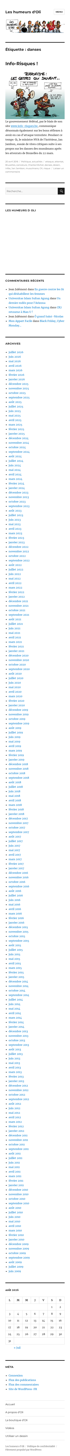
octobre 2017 (17, 827)
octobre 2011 (17, 1144)
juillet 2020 (16, 678)
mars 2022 (15, 587)
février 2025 (16, 429)
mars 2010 (15, 1230)
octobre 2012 (17, 1094)
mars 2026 (15, 370)
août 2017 (15, 836)
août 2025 (15, 402)
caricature (21, 165)
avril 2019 (15, 746)
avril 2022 (15, 583)
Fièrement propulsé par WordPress (23, 1449)
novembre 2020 (19, 660)
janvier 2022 (17, 596)
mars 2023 (15, 533)
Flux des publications (22, 1380)
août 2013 (15, 1049)
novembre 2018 (18, 768)
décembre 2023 (18, 492)
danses (48, 165)
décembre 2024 (18, 438)
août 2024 (15, 456)
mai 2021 (14, 632)
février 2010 (16, 1235)
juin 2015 (14, 954)
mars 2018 (15, 804)
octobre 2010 (17, 1198)
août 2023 (15, 510)
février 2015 (16, 972)
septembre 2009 (19, 1257)
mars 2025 (15, 424)
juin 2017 (14, 845)
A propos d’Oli (14, 1412)
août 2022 (15, 565)
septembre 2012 (19, 1099)
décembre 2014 (18, 981)
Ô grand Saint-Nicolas (49, 316)
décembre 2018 (18, 764)
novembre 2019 (19, 714)
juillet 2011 (15, 1158)
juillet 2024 (16, 460)
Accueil (10, 1404)
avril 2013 (15, 1067)
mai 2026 (15, 361)
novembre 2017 (18, 823)
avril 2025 (15, 420)
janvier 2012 (16, 1130)
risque (47, 168)
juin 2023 (15, 519)
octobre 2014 (17, 990)
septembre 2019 (19, 723)
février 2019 (16, 755)
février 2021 (16, 646)
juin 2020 (15, 682)
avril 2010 (15, 1226)
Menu (59, 12)
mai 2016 (14, 904)
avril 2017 (15, 854)
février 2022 (16, 592)
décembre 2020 (18, 655)
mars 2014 (15, 1017)
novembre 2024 (19, 442)
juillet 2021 (16, 623)
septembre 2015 (19, 940)
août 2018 (15, 782)
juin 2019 (15, 737)
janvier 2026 (17, 379)
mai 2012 (14, 1112)
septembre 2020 (19, 669)
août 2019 (15, 728)
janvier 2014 (16, 1026)
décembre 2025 (18, 383)
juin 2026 (15, 356)
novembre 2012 (18, 1090)
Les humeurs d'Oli (23, 12)
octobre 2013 (17, 1040)
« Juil (17, 1347)
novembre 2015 (18, 931)
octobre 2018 (17, 773)
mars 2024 (15, 479)
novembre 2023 (19, 497)
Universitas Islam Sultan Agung (29, 298)
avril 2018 (15, 800)
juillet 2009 (16, 1266)
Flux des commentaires (24, 1384)
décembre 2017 (18, 818)
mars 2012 (15, 1121)
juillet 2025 (16, 406)
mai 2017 (14, 850)
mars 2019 (15, 750)
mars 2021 (15, 642)
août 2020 (15, 673)
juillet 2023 (16, 515)
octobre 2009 (17, 1253)
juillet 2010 (16, 1212)
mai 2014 (14, 1008)
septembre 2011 (19, 1149)
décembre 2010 (18, 1189)
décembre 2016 (18, 872)
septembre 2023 (19, 506)
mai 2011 (14, 1167)
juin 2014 (14, 1004)
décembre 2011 (18, 1135)
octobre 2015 (17, 936)
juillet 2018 (16, 786)
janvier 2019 (16, 759)
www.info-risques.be (24, 126)
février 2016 (16, 918)
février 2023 (16, 537)
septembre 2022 (19, 560)
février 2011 (16, 1180)
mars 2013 (15, 1072)
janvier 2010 (16, 1239)
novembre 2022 (19, 551)
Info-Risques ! (21, 63)
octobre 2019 (17, 718)
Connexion (16, 1375)
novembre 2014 (18, 986)
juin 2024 (15, 465)
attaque (49, 161)
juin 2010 (14, 1216)
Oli (41, 168)
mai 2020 (15, 687)
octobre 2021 (17, 610)
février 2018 (16, 809)
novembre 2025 (19, 388)
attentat (59, 161)
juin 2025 (15, 411)
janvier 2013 (16, 1081)
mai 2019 (14, 741)
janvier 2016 (16, 922)
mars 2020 (15, 696)
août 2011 (15, 1153)
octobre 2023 (17, 501)
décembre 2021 (18, 601)
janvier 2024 (17, 488)
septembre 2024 (19, 451)
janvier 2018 (16, 814)
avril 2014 (15, 1013)
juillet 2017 (16, 841)
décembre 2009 (19, 1244)
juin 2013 (14, 1058)
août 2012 (15, 1103)
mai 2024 (15, 469)
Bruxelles (10, 165)
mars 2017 (15, 859)
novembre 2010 (18, 1194)
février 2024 (16, 483)
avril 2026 (15, 365)
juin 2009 (15, 1271)
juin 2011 (14, 1162)
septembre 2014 (19, 995)
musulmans (32, 168)
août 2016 (15, 891)
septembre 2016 (19, 886)
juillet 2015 (16, 949)
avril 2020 (15, 691)
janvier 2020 (17, 705)
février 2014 (16, 1022)
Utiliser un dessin (16, 1436)
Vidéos (9, 1428)
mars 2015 (15, 967)
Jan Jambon (18, 168)
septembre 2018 (19, 777)
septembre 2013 (19, 1044)
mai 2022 (15, 578)
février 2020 (16, 700)
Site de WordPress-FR (23, 1389)
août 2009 (15, 1262)
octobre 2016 (17, 881)
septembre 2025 (19, 397)
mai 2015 (14, 958)
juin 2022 (15, 574)
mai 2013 (14, 1063)
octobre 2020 (17, 664)
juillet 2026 (16, 352)
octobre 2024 (17, 447)
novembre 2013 (18, 1035)
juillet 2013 (16, 1053)
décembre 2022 (18, 546)
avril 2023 (15, 528)
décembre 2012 (18, 1085)
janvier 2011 (16, 1185)
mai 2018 (14, 795)
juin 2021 (14, 628)
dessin (56, 165)
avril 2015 (15, 963)
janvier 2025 (17, 433)
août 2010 (15, 1207)
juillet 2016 (16, 895)
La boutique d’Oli (16, 1420)
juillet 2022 (16, 569)
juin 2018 (14, 791)
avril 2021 (15, 637)
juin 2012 (14, 1108)
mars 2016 (15, 913)
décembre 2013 (18, 1031)
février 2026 (16, 374)
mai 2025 (15, 415)
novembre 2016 (19, 877)
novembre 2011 (18, 1140)
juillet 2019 (16, 732)
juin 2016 (15, 900)
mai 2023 (15, 524)
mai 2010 (14, 1221)
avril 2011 (15, 1171)
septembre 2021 (19, 614)
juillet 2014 (16, 999)
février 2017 (16, 863)
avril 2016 (15, 909)
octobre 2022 (17, 556)
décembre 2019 (18, 709)
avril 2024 (15, 474)
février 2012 (16, 1126)
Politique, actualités (31, 161)
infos (7, 168)
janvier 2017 (16, 868)
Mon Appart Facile (20, 321)
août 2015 (15, 945)
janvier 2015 (16, 977)
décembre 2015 (18, 927)
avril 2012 (15, 1117)
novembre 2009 (19, 1248)
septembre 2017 (19, 832)
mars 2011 (15, 1176)
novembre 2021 (18, 605)
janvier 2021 (16, 651)
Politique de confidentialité (41, 1446)
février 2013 (16, 1076)
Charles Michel (36, 165)
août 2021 (15, 619)
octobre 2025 (17, 393)
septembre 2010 (19, 1203)
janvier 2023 (17, 542)
